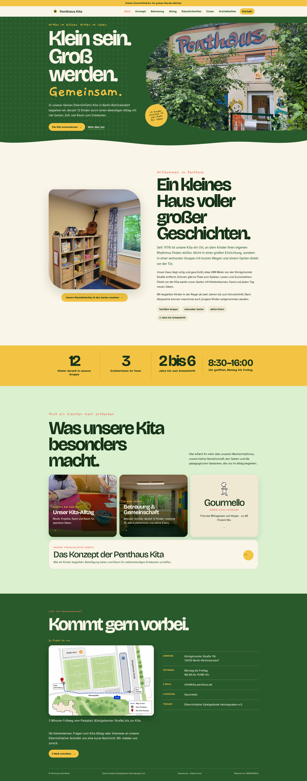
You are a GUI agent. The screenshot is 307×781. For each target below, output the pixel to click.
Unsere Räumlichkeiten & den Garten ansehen (94, 297)
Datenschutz (196, 773)
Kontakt (247, 11)
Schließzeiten (227, 11)
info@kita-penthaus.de (198, 684)
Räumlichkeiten (191, 11)
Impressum (183, 773)
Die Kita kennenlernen (67, 127)
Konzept (140, 11)
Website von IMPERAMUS (246, 773)
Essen (210, 11)
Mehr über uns (96, 127)
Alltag (173, 11)
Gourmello (190, 694)
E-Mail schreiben (63, 753)
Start (127, 11)
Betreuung (157, 11)
